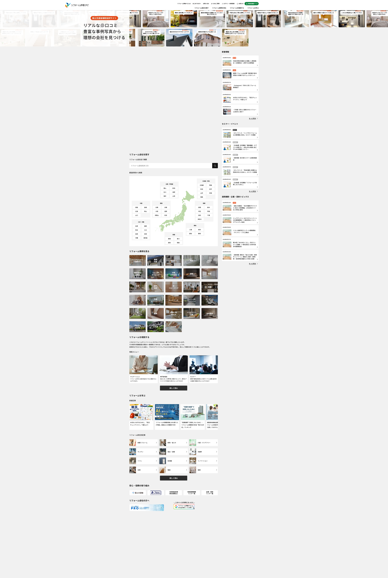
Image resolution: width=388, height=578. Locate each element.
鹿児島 (146, 238)
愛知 (190, 233)
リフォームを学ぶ (253, 8)
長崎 (136, 234)
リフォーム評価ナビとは (184, 3)
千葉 (208, 215)
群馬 (199, 207)
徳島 (178, 243)
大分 (145, 230)
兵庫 (157, 207)
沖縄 (136, 238)
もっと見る (252, 118)
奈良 (165, 215)
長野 (173, 192)
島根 (145, 207)
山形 (201, 193)
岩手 (210, 189)
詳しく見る (174, 388)
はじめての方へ (197, 3)
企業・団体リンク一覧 (209, 493)
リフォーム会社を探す (202, 8)
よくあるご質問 (215, 3)
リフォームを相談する (237, 8)
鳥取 (136, 207)
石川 (165, 192)
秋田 (201, 189)
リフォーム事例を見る (219, 8)
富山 (165, 188)
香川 (178, 239)
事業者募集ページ (253, 3)
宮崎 (145, 234)
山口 (136, 215)
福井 (165, 196)
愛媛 (169, 239)
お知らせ (241, 3)
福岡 (145, 226)
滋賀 (165, 211)
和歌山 (157, 215)
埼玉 (199, 211)
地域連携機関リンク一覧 (191, 493)
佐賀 (136, 226)
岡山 (145, 211)
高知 (169, 243)
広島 (136, 211)
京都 (165, 207)
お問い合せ (206, 3)
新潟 (173, 188)
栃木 (208, 207)
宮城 (210, 193)
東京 (199, 215)
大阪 (157, 211)
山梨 (173, 196)
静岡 (199, 233)
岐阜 (199, 230)
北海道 (202, 185)
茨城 (208, 211)
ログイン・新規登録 (229, 3)
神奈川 (200, 219)
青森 (210, 185)
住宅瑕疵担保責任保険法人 (173, 493)
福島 (201, 197)
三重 (190, 230)
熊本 (136, 230)
